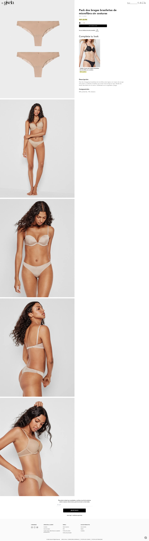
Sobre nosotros (66, 527)
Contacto (45, 527)
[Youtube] (37, 527)
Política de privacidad (67, 532)
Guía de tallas (83, 527)
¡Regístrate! (74, 510)
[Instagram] (32, 527)
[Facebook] (35, 527)
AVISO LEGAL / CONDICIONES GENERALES (74, 515)
